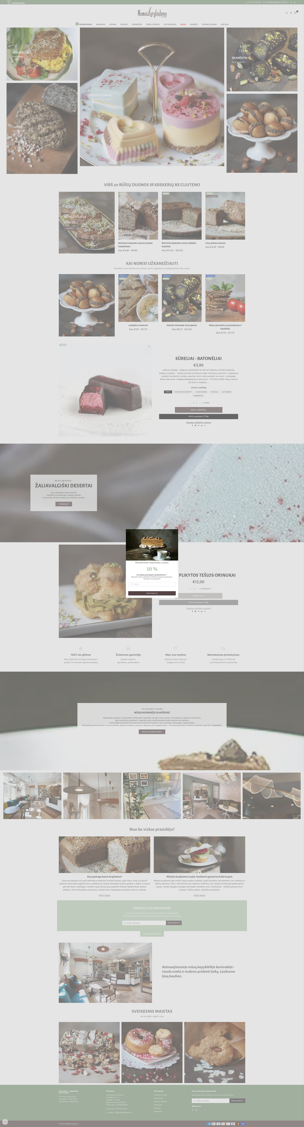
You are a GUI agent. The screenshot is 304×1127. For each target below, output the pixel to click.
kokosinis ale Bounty (183, 392)
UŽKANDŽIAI (137, 24)
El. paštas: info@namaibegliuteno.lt (119, 1112)
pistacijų (214, 392)
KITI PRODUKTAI (170, 24)
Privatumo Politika (160, 1095)
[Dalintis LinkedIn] (201, 425)
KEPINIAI (112, 24)
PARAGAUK (64, 504)
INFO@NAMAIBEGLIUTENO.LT (277, 2)
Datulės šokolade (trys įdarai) (182, 325)
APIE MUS (224, 24)
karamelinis (198, 396)
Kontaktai (157, 1108)
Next (150, 390)
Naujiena (123, 276)
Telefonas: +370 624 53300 (116, 1109)
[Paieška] (287, 12)
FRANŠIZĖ (194, 24)
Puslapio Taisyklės (160, 1101)
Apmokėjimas (159, 1098)
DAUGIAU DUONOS (152, 934)
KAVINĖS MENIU (18, 3)
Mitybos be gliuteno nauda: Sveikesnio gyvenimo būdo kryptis (199, 876)
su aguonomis (201, 392)
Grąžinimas (158, 1111)
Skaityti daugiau (104, 895)
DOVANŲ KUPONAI (209, 24)
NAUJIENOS (100, 24)
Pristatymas (158, 1105)
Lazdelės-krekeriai (138, 325)
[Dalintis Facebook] (192, 425)
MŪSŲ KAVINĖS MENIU (152, 732)
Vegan (122, 193)
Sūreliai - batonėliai (198, 358)
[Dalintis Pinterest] (198, 425)
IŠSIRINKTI (67, 1056)
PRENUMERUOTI (174, 923)
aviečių (168, 392)
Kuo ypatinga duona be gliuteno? (104, 876)
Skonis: (199, 387)
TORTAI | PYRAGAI (153, 24)
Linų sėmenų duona (215, 243)
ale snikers (226, 392)
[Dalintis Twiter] (195, 425)
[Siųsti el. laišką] (204, 425)
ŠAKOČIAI (124, 24)
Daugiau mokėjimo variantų (198, 422)
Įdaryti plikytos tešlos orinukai (198, 575)
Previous (61, 390)
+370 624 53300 (254, 2)
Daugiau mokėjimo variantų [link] (198, 608)
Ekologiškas (212, 196)
